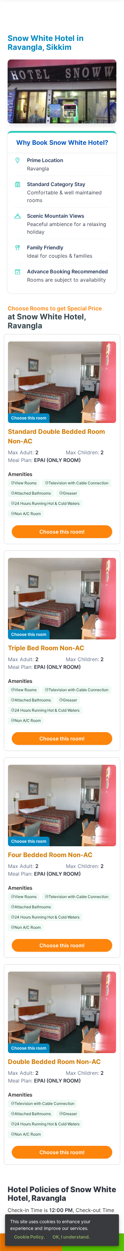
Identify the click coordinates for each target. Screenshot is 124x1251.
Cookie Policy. (29, 1236)
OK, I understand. (71, 1236)
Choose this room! (62, 531)
